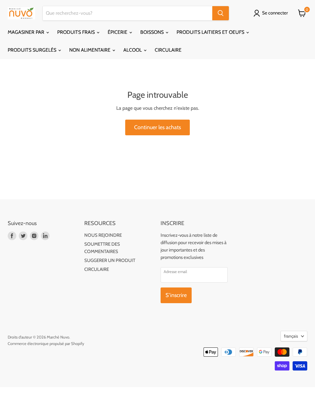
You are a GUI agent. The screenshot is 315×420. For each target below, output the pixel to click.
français (291, 336)
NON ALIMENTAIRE (90, 50)
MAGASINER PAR (27, 32)
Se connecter (275, 13)
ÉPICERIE (118, 32)
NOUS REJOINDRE (103, 235)
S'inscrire (176, 295)
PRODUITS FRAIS (76, 32)
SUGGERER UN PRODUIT (109, 260)
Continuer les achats (157, 127)
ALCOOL (133, 50)
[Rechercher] (220, 13)
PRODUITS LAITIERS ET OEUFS (211, 32)
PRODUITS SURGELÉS (33, 50)
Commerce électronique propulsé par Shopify (46, 343)
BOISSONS (152, 32)
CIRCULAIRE (168, 50)
